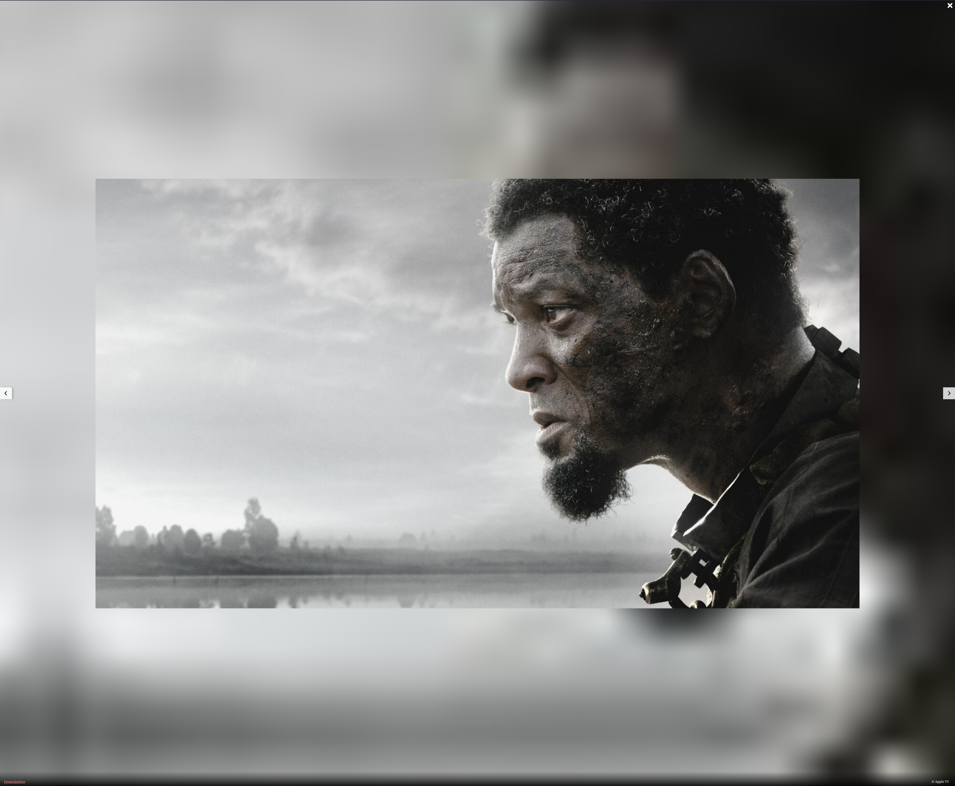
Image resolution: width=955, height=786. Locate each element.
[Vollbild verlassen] (950, 5)
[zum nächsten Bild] (949, 393)
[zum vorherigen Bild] (6, 393)
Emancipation (14, 781)
